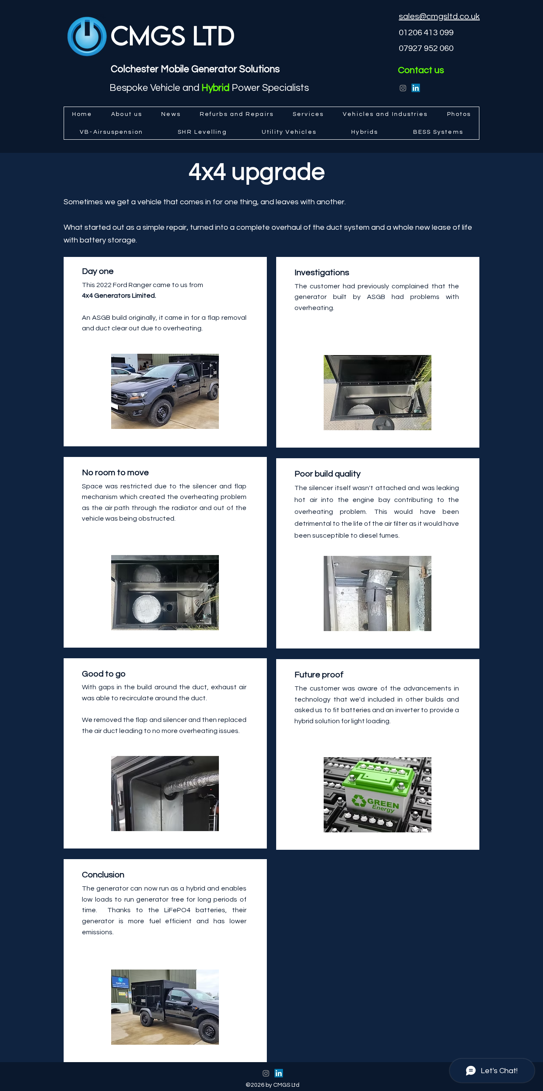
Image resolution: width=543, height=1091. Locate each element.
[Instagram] (403, 88)
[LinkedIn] (415, 88)
